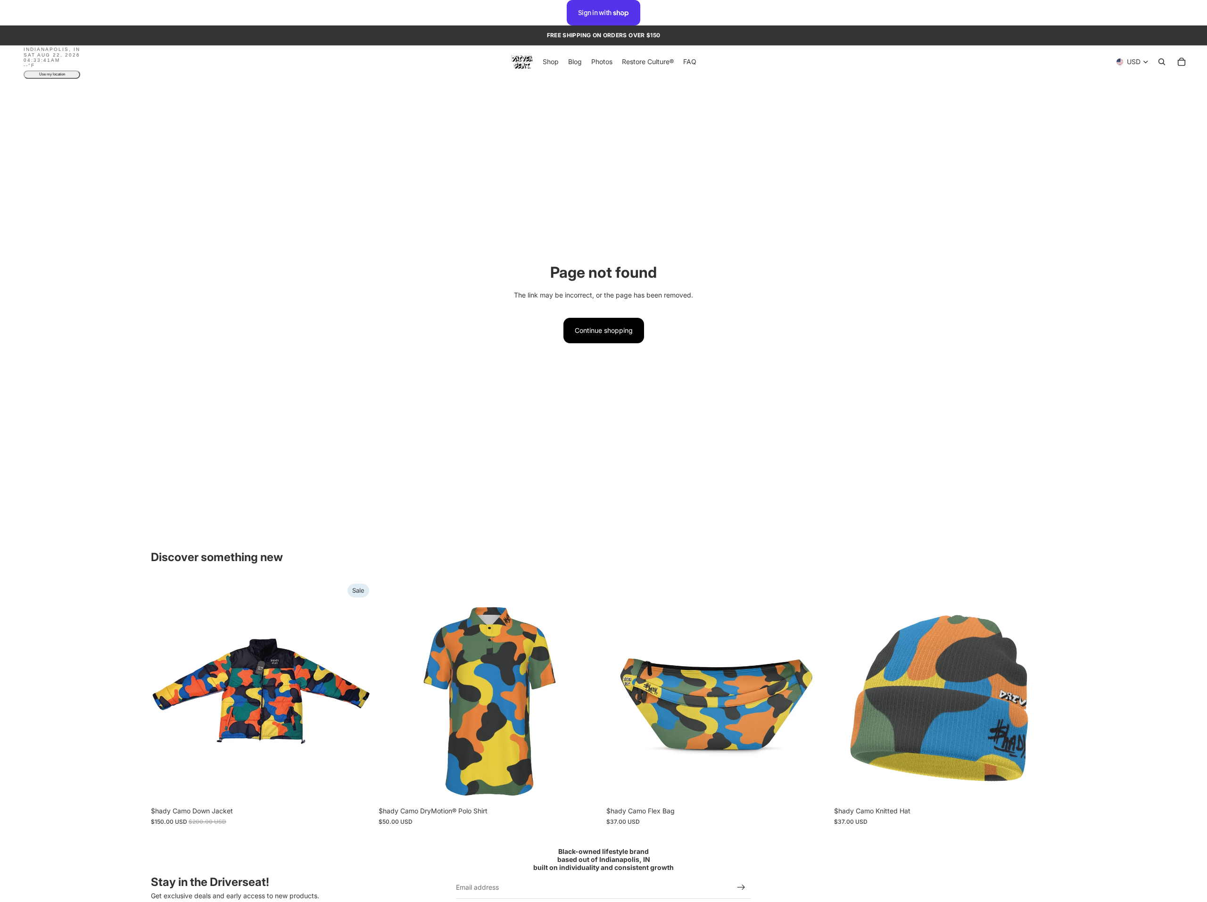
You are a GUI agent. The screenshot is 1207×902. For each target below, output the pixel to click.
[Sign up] (741, 888)
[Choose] (358, 787)
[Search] (1161, 62)
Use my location (52, 75)
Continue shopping (604, 330)
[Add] (813, 787)
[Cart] (1181, 62)
